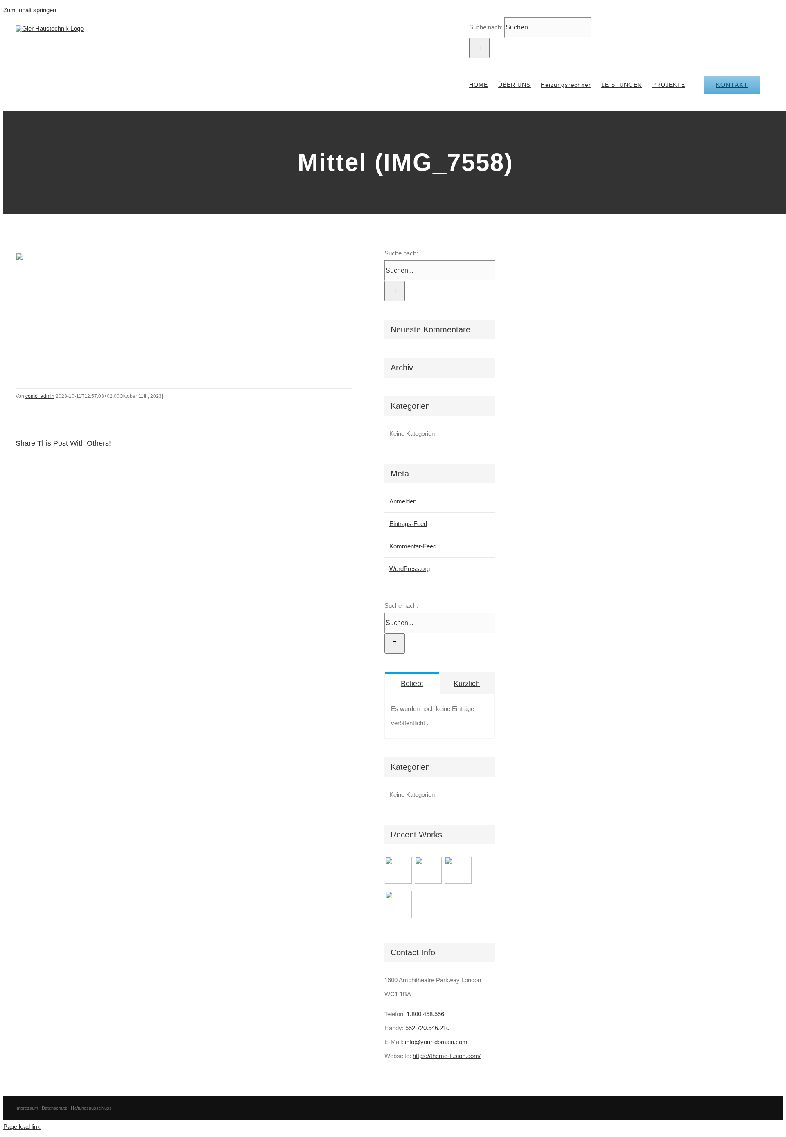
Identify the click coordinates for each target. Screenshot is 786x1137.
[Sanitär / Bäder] (458, 872)
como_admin (39, 396)
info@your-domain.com (436, 1041)
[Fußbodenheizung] (398, 907)
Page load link (22, 1126)
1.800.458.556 (425, 1014)
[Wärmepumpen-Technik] (398, 872)
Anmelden (402, 501)
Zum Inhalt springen (29, 10)
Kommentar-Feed (412, 546)
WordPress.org (409, 568)
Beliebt (412, 683)
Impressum (27, 1107)
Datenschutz (54, 1107)
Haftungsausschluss (91, 1107)
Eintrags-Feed (408, 523)
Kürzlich (467, 683)
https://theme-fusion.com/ (447, 1055)
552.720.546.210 (427, 1027)
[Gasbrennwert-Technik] (428, 872)
